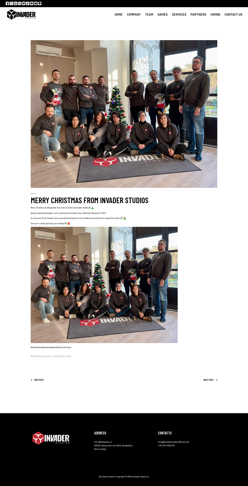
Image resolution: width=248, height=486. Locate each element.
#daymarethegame (49, 347)
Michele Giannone (42, 356)
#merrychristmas (64, 347)
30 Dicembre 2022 (62, 356)
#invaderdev (36, 347)
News (33, 194)
